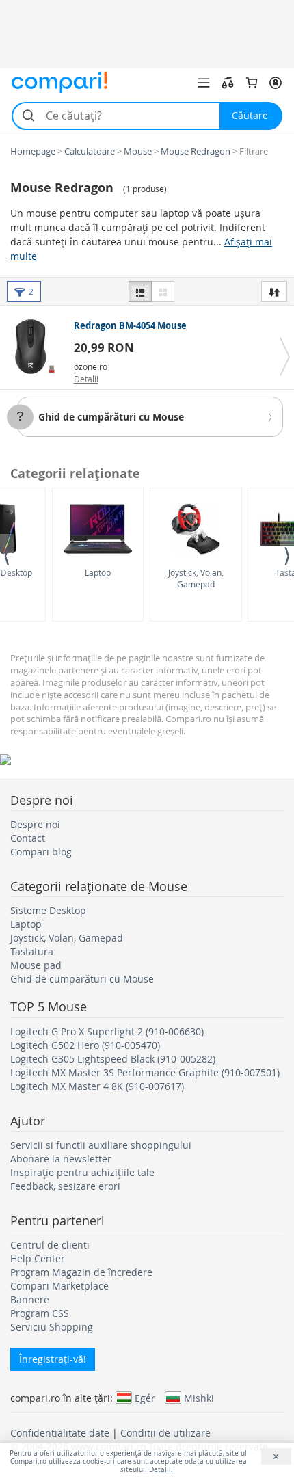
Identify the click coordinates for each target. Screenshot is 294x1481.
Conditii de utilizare (165, 1432)
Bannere (29, 1299)
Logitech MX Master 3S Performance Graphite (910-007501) (145, 1072)
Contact (27, 837)
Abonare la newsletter (60, 1158)
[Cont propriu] (275, 83)
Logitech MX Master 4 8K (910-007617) (97, 1086)
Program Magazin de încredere (81, 1272)
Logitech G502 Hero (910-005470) (85, 1045)
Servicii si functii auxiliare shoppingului (100, 1144)
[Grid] (162, 291)
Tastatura (31, 951)
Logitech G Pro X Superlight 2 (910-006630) (107, 1031)
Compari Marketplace (59, 1285)
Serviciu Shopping (51, 1326)
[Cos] (251, 83)
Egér (145, 1397)
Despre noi (35, 824)
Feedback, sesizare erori (65, 1185)
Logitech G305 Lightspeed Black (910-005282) (112, 1058)
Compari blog (41, 851)
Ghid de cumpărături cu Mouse (111, 416)
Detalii (86, 378)
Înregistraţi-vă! (52, 1358)
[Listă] (140, 291)
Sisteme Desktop (48, 910)
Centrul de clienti (50, 1244)
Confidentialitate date (59, 1432)
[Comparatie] (227, 83)
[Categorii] (203, 83)
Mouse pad (36, 965)
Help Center (37, 1258)
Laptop (98, 572)
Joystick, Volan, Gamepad (196, 578)
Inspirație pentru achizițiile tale (82, 1172)
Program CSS (39, 1313)
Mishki (199, 1397)
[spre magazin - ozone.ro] (38, 346)
